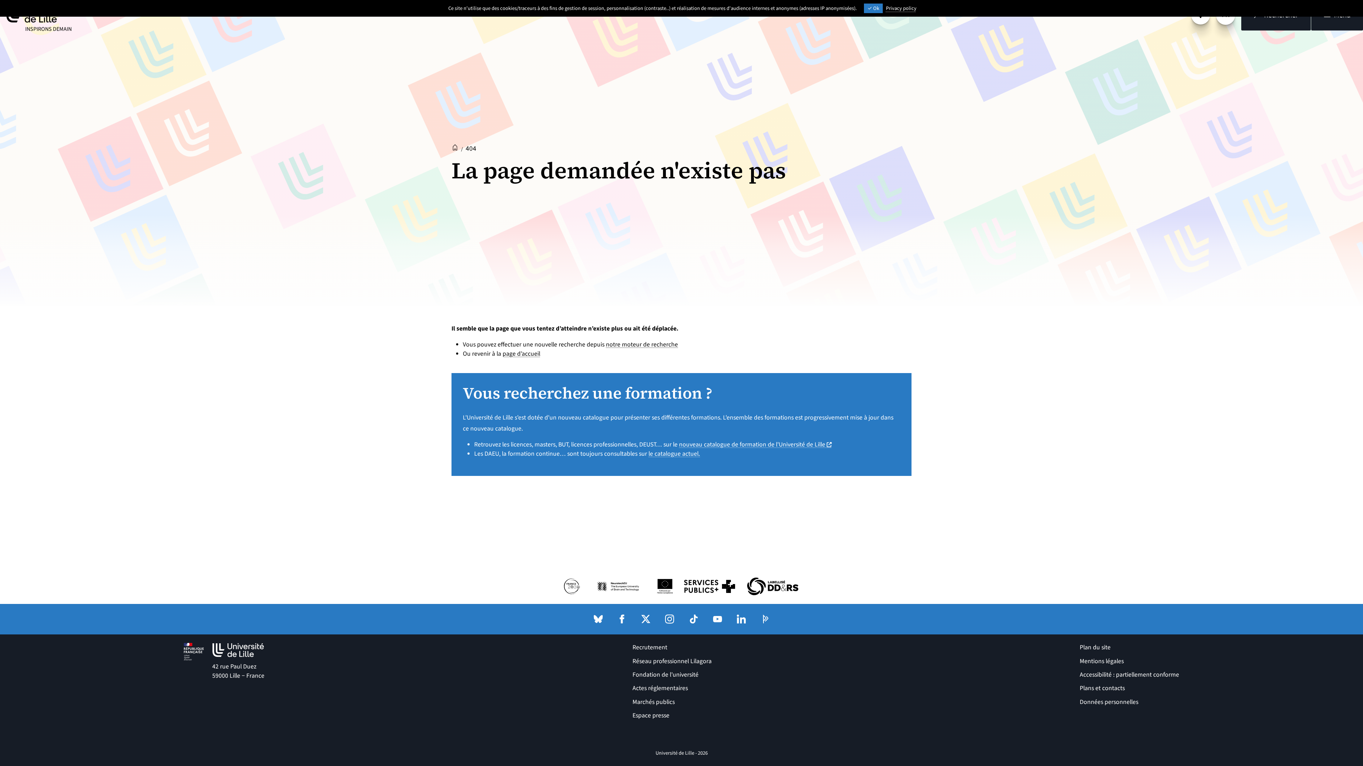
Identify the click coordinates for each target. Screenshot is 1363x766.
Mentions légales (1102, 661)
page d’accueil (521, 353)
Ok (875, 8)
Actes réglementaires (660, 688)
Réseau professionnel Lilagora (672, 661)
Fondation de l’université (666, 674)
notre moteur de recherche (642, 344)
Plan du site (1095, 647)
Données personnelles (1109, 702)
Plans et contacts (1102, 688)
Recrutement (650, 647)
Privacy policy (901, 8)
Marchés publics (654, 702)
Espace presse (651, 715)
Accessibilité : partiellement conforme (1129, 674)
